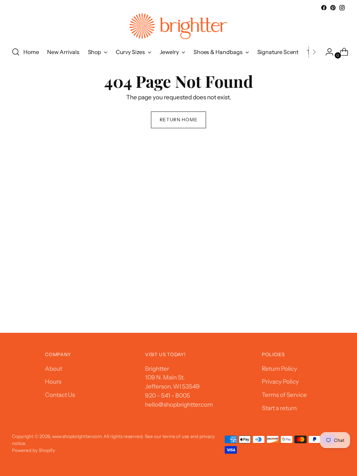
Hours (53, 381)
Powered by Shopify (33, 450)
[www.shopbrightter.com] (178, 26)
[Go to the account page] (327, 52)
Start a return (279, 408)
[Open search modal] (16, 52)
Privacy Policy (280, 381)
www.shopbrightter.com (76, 436)
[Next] (314, 52)
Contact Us (60, 394)
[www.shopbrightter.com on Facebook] (324, 8)
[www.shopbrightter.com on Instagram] (342, 8)
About (53, 368)
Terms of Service (284, 394)
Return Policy (279, 368)
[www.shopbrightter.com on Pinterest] (333, 8)
